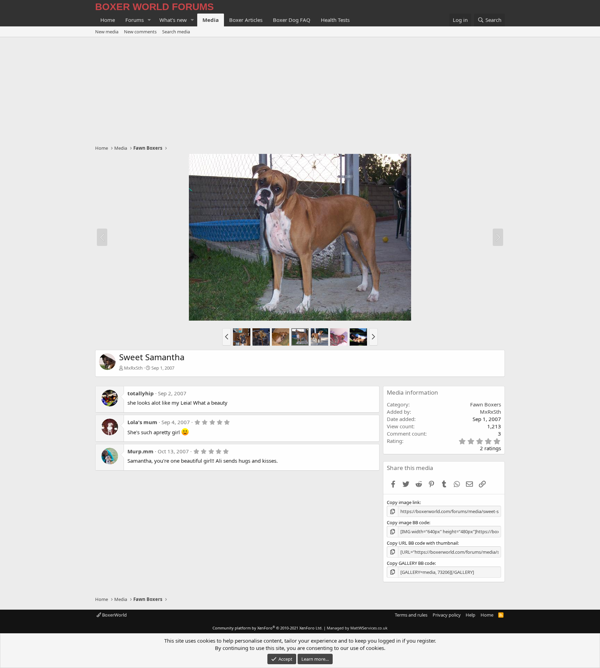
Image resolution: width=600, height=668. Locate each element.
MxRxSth (133, 368)
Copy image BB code (408, 522)
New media (106, 31)
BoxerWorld (114, 615)
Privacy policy (447, 615)
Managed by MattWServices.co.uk (357, 627)
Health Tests (335, 19)
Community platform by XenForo (267, 627)
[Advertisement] (300, 89)
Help (470, 615)
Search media (176, 31)
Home (107, 19)
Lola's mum (142, 422)
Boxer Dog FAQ (291, 19)
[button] (149, 20)
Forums (134, 19)
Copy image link (403, 502)
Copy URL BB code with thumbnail (422, 543)
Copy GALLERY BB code (411, 563)
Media (210, 19)
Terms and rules (411, 615)
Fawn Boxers (485, 404)
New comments (140, 31)
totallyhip (140, 393)
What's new (173, 19)
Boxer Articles (245, 19)
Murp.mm (140, 451)
